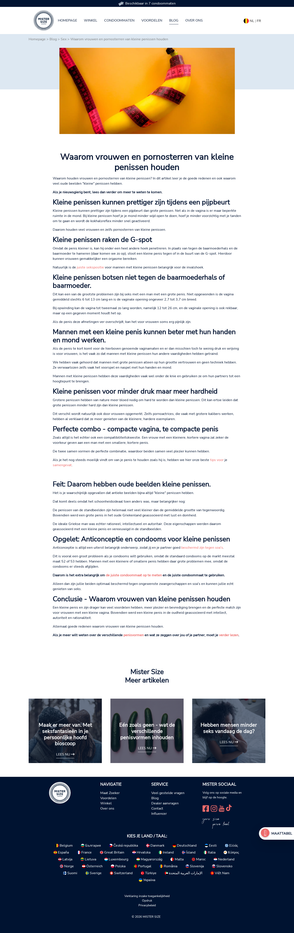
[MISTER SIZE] (60, 792)
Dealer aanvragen (165, 803)
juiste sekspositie (90, 267)
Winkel (90, 20)
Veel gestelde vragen (167, 793)
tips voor (217, 460)
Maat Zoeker (110, 793)
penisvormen (134, 635)
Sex (64, 39)
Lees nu (63, 754)
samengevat (62, 465)
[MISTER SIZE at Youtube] (221, 808)
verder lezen (228, 635)
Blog (173, 20)
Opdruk (147, 900)
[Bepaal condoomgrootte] (265, 833)
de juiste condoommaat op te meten (134, 575)
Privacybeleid (147, 905)
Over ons (194, 20)
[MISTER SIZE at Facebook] (206, 808)
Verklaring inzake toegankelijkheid (147, 896)
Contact (157, 808)
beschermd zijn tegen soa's (202, 547)
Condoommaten (119, 20)
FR (259, 21)
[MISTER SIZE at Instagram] (214, 808)
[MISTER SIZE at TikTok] (229, 808)
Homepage (67, 20)
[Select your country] (246, 20)
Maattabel (281, 833)
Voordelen (151, 20)
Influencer (159, 813)
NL (252, 21)
